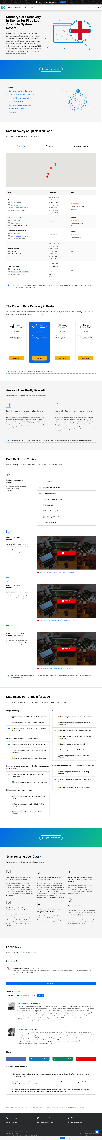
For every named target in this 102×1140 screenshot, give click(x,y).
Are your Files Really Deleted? (19, 98)
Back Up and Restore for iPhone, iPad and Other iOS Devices (56, 668)
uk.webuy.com (15, 205)
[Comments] (18, 961)
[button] (51, 168)
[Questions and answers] (26, 1066)
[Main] (3, 7)
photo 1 (13, 207)
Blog (25, 7)
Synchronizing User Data (17, 109)
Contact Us (17, 7)
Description (16, 358)
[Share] (12, 1052)
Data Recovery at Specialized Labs (20, 91)
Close (62, 1138)
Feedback (12, 112)
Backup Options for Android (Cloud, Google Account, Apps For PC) (58, 620)
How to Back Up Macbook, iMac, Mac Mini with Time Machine (57, 572)
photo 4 (27, 207)
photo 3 (22, 207)
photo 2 (18, 207)
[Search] (90, 7)
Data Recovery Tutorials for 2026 (20, 105)
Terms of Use (83, 1131)
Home (9, 7)
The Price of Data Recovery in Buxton (21, 94)
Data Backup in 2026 (16, 101)
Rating (17, 995)
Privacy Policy (92, 1131)
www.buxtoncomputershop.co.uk (20, 271)
